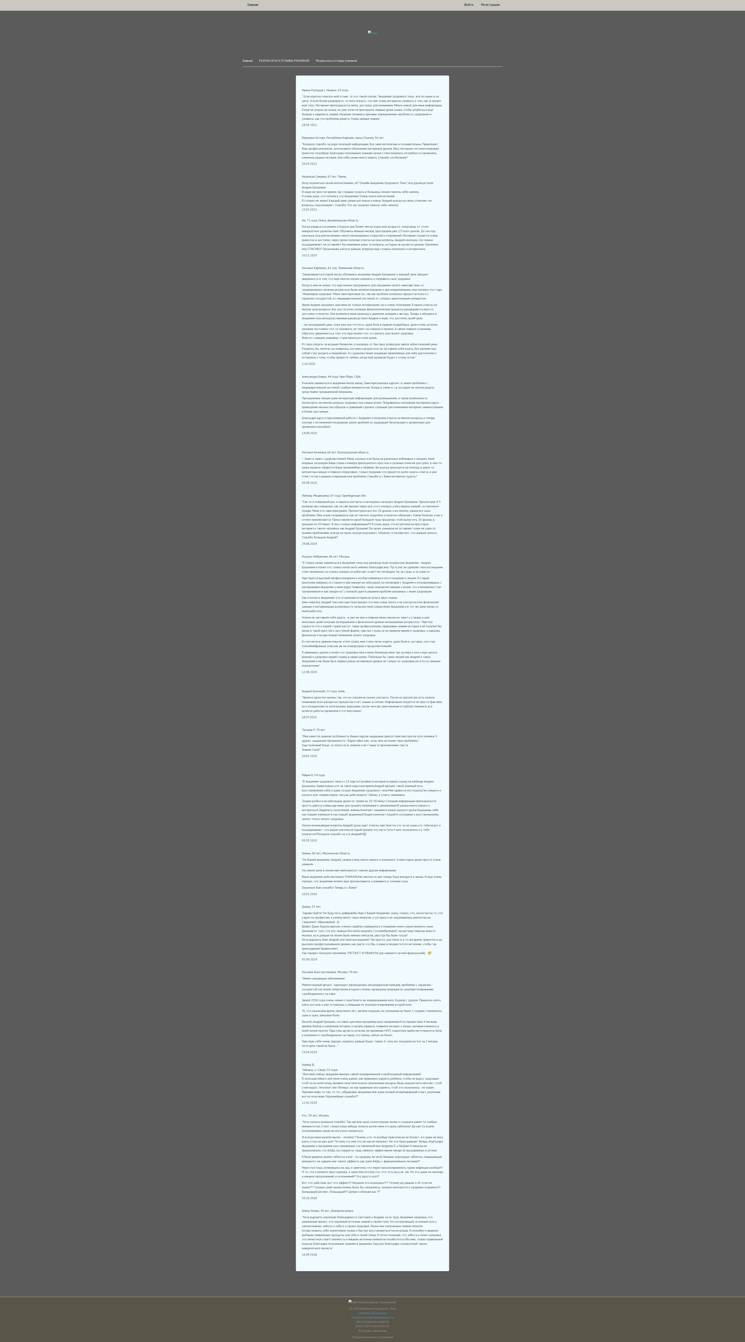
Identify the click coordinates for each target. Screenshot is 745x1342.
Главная (252, 5)
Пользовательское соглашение (372, 1337)
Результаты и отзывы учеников (336, 60)
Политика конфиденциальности (372, 1317)
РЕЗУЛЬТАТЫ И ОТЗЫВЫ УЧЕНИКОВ (284, 60)
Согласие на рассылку (372, 1313)
